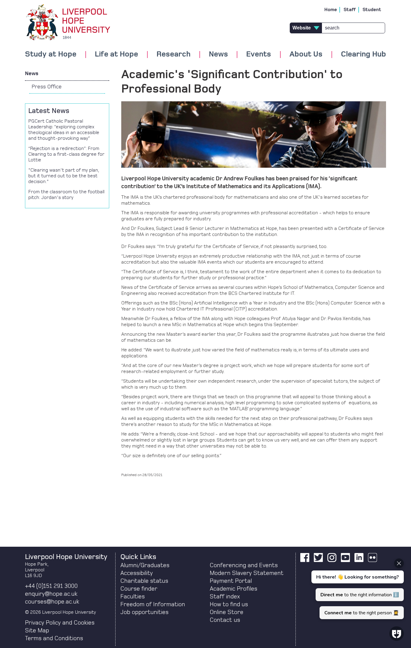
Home (330, 9)
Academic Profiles (233, 589)
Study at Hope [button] (50, 54)
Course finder (138, 589)
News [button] (218, 54)
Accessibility (136, 573)
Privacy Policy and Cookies (59, 623)
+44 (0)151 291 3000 (51, 586)
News (31, 73)
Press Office (47, 87)
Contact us (225, 620)
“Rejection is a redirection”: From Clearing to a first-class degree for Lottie (66, 154)
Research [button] (173, 54)
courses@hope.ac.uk (52, 602)
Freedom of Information (152, 604)
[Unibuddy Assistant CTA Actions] (357, 588)
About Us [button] (306, 54)
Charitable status (144, 581)
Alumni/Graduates (144, 565)
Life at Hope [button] (116, 54)
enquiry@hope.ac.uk (51, 594)
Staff (350, 9)
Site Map (37, 631)
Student (372, 9)
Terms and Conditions (54, 638)
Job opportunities (144, 612)
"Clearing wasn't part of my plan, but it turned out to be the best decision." (63, 176)
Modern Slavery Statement (246, 573)
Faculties (132, 597)
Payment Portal (231, 581)
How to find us (229, 604)
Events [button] (258, 54)
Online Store (226, 612)
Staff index (225, 597)
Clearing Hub (363, 54)
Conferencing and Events (244, 565)
